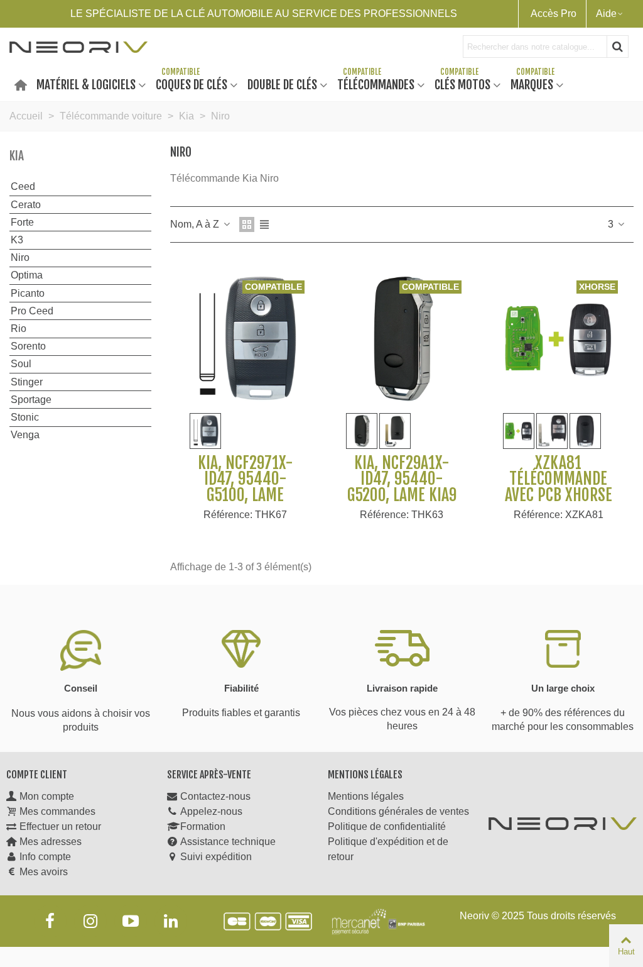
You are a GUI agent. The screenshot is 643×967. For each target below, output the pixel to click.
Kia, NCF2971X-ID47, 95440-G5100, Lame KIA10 (245, 487)
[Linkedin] (170, 921)
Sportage (31, 399)
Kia (16, 155)
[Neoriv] (78, 46)
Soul (21, 363)
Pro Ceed (32, 311)
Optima (27, 275)
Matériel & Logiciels (86, 84)
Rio (18, 328)
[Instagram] (90, 921)
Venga (25, 434)
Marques (532, 84)
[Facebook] (50, 921)
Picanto (28, 293)
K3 (17, 240)
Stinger (27, 382)
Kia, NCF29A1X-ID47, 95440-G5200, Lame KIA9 (402, 479)
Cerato (26, 204)
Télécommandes (375, 84)
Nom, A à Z (196, 224)
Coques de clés (191, 84)
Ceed (23, 186)
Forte (22, 222)
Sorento (28, 346)
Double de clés (282, 84)
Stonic (25, 417)
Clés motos (462, 84)
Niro (20, 257)
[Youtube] (130, 921)
